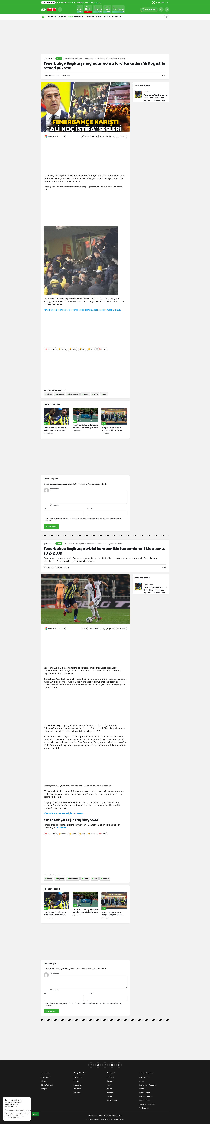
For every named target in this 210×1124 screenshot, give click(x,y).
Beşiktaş (61, 725)
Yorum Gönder (51, 527)
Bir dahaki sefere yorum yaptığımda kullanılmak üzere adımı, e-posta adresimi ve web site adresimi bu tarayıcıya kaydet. (84, 520)
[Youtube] (112, 1065)
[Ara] (161, 9)
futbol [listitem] (85, 394)
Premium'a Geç (151, 9)
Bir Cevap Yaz (51, 478)
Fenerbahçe (62, 679)
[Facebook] (91, 1065)
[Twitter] (98, 1065)
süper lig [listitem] (105, 879)
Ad (45, 509)
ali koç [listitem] (48, 394)
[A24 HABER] (48, 9)
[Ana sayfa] (43, 17)
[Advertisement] (105, 36)
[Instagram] (105, 1065)
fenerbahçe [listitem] (73, 394)
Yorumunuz (54, 489)
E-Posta (90, 509)
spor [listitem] (104, 394)
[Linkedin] (119, 1065)
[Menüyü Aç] (60, 9)
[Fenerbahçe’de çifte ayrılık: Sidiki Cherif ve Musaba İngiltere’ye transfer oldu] (56, 421)
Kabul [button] (35, 1114)
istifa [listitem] (95, 394)
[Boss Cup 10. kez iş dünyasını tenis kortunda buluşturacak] (85, 421)
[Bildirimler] (167, 9)
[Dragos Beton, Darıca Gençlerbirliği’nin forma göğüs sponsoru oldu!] (114, 421)
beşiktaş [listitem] (60, 394)
